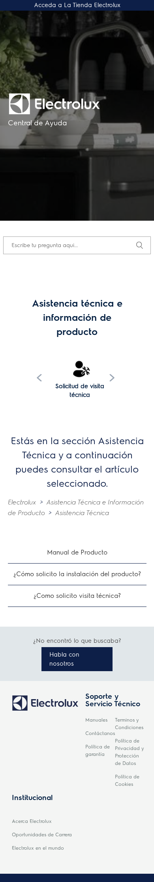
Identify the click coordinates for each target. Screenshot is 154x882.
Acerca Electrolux (32, 821)
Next (113, 378)
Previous (41, 378)
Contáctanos (100, 733)
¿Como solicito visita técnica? (77, 595)
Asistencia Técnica (82, 513)
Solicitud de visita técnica (79, 391)
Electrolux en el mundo (38, 848)
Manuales (96, 720)
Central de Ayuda (37, 123)
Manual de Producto (77, 552)
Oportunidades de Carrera (42, 834)
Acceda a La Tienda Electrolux (77, 5)
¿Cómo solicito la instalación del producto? (77, 574)
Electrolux (22, 502)
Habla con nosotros (64, 659)
